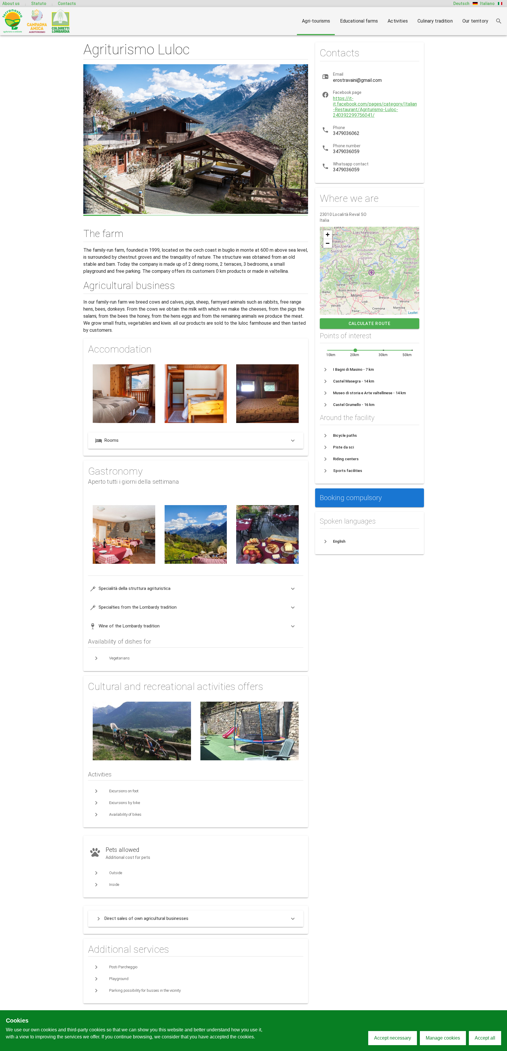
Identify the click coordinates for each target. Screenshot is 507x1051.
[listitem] (369, 369)
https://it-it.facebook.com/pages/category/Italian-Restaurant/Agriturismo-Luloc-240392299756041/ (375, 107)
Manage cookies (443, 1037)
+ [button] (327, 234)
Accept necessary (392, 1037)
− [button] (327, 243)
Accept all (485, 1037)
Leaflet (413, 312)
